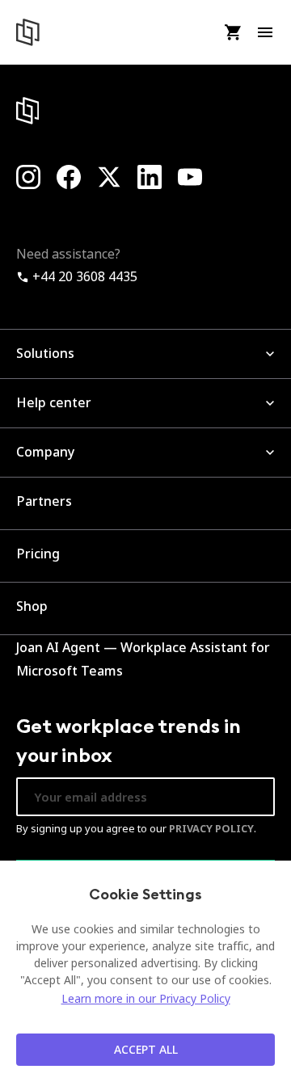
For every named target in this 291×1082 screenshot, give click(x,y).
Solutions (45, 353)
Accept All (146, 1049)
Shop (32, 606)
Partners (44, 501)
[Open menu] (265, 32)
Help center (53, 402)
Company (45, 452)
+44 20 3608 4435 (83, 276)
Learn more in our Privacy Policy (145, 998)
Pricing (38, 553)
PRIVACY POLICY (211, 828)
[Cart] (232, 32)
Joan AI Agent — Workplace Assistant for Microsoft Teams (143, 659)
